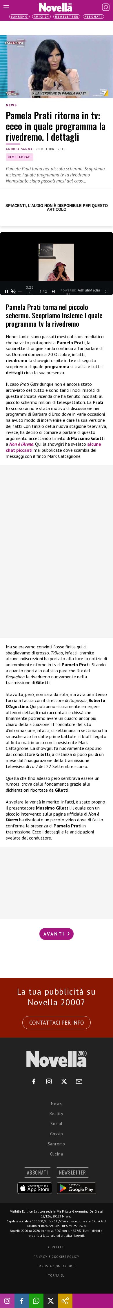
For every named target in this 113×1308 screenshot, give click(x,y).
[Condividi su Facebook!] (21, 1301)
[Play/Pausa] (6, 291)
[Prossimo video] (53, 291)
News (11, 105)
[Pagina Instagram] (106, 7)
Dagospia (78, 700)
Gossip (56, 1133)
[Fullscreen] (107, 291)
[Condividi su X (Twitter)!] (50, 1301)
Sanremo (19, 16)
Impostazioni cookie (56, 1266)
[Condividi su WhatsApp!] (36, 1301)
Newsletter (67, 16)
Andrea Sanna (19, 149)
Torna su (56, 1275)
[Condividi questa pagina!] (65, 1301)
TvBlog (57, 653)
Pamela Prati (20, 157)
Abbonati (93, 16)
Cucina (56, 1154)
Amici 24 (41, 16)
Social (56, 1123)
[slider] (20, 291)
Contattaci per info (56, 1022)
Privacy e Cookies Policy (56, 1257)
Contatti (56, 1247)
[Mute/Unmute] (13, 291)
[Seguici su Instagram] (7, 1301)
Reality (56, 1113)
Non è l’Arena (21, 444)
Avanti (55, 934)
